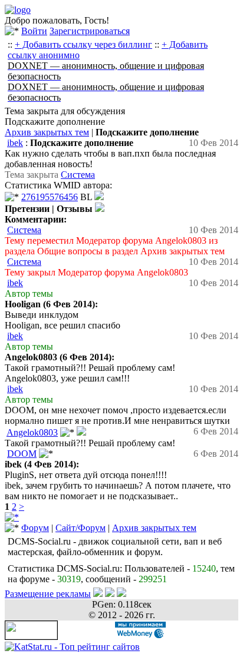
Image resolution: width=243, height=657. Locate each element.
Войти (34, 31)
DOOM (22, 454)
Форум (35, 528)
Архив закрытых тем (47, 132)
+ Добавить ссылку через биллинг (83, 44)
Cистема (78, 175)
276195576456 (49, 197)
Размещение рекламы (48, 594)
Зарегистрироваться (90, 31)
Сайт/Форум (80, 528)
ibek (15, 143)
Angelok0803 (32, 432)
